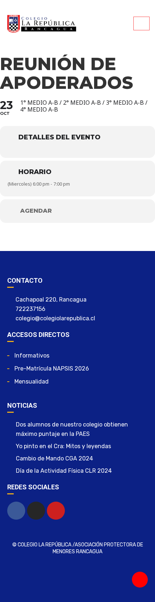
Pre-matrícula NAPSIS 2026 (51, 368)
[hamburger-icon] (141, 23)
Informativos (31, 355)
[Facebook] (16, 511)
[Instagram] (36, 511)
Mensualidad (31, 381)
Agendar (36, 211)
